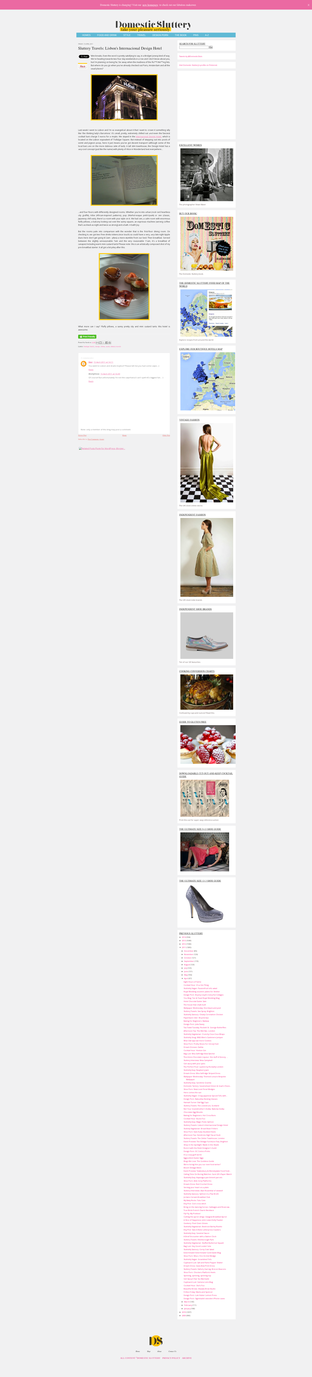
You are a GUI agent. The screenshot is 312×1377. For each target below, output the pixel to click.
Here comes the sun (192, 1092)
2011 (184, 947)
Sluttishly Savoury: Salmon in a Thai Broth (201, 1194)
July (186, 968)
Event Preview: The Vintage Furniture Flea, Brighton (206, 1141)
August (187, 964)
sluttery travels (115, 346)
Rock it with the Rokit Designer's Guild (200, 1148)
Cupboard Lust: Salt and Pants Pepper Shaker (203, 1262)
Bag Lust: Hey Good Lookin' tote (197, 1246)
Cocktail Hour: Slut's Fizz (194, 1285)
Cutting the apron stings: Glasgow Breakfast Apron (205, 1216)
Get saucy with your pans (194, 1063)
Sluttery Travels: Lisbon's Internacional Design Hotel (120, 48)
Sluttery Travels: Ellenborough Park (199, 1239)
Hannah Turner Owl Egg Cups (196, 1102)
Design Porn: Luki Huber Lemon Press (200, 1295)
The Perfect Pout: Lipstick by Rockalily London (203, 1067)
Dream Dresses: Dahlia (193, 1047)
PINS (195, 35)
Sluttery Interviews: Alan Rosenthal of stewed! (203, 1190)
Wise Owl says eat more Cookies (197, 1040)
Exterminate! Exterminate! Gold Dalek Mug (202, 1252)
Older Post (166, 435)
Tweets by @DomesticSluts (190, 56)
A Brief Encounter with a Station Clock (200, 1236)
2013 (184, 940)
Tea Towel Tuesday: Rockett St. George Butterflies (205, 1027)
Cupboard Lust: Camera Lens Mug (198, 1282)
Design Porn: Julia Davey (194, 1024)
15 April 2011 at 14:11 (103, 362)
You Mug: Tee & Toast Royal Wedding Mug (202, 998)
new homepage (150, 4)
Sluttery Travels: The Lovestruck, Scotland (201, 1105)
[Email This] (97, 342)
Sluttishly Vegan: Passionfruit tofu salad (200, 988)
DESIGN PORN (160, 35)
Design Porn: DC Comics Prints (197, 1151)
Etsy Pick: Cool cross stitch (195, 1203)
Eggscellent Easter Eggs (193, 1158)
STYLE (126, 35)
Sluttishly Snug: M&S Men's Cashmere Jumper (203, 1037)
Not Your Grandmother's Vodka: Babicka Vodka (204, 1109)
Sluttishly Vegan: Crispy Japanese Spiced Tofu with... (206, 1095)
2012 (184, 944)
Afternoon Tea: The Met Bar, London (199, 1031)
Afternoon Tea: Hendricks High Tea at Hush (202, 1135)
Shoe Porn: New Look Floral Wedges (199, 1089)
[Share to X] (103, 342)
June (186, 971)
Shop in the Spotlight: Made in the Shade (201, 1145)
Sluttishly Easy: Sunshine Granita (197, 1082)
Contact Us (172, 1351)
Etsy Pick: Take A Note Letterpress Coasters (202, 1229)
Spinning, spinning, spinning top (197, 1275)
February (188, 1305)
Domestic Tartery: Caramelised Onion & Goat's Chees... (207, 1086)
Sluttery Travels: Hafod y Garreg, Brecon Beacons (205, 1269)
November (189, 954)
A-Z (207, 35)
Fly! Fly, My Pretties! (192, 1213)
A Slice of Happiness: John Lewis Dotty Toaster (203, 1220)
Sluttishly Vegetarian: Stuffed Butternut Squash (204, 1243)
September (189, 961)
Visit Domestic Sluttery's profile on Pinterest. (198, 65)
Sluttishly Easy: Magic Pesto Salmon (199, 1122)
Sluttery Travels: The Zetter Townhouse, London (204, 1138)
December (189, 951)
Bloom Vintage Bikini (192, 1167)
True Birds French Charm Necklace (199, 1210)
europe (97, 346)
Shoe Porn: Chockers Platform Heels (199, 1272)
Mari (91, 362)
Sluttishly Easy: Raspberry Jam (196, 1070)
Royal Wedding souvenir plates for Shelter (202, 991)
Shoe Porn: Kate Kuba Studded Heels (200, 1132)
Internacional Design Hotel (148, 136)
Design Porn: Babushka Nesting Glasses (200, 1099)
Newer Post (82, 435)
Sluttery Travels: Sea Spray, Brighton (199, 1011)
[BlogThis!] (100, 342)
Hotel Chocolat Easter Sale (195, 1001)
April (186, 978)
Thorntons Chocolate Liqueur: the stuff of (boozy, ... (206, 1057)
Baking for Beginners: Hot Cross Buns (200, 1115)
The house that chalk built (195, 1004)
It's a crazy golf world (193, 1154)
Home (124, 435)
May (186, 975)
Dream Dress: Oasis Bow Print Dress (199, 1266)
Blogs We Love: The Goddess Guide (199, 1161)
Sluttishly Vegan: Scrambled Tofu (198, 1259)
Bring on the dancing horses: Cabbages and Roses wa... (207, 1207)
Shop (148, 1351)
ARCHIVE (187, 1358)
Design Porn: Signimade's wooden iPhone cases (204, 1298)
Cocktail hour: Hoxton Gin (195, 1050)
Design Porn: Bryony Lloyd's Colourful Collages (203, 995)
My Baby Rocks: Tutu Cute (194, 1200)
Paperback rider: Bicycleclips (196, 1017)
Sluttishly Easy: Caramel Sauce (196, 1233)
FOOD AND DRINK (107, 35)
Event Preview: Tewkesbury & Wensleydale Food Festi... (207, 1171)
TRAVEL (141, 35)
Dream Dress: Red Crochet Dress (198, 1184)
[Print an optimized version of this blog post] (87, 339)
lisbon (103, 346)
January (187, 1308)
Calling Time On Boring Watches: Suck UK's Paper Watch (208, 1174)
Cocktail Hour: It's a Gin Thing (196, 985)
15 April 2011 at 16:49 (110, 374)
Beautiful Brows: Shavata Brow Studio (199, 1288)
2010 (184, 1312)
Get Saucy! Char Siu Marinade (196, 1279)
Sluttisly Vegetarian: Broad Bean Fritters (201, 1128)
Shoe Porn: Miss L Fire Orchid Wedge (200, 1256)
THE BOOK (181, 35)
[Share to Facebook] (106, 342)
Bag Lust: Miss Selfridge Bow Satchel (199, 1053)
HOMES (86, 35)
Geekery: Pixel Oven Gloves (196, 1223)
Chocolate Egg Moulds (193, 1112)
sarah (108, 346)
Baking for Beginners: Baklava (196, 1021)
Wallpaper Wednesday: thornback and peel (202, 1008)
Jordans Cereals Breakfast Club (197, 1197)
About (159, 1351)
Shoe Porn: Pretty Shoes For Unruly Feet (201, 1044)
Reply (91, 369)
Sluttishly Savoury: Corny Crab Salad (199, 1249)
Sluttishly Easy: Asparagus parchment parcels (203, 1177)
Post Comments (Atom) (96, 439)
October (188, 958)
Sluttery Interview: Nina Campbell (198, 1060)
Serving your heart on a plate (196, 1187)
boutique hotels (89, 346)
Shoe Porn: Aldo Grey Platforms (197, 1181)
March (187, 1301)
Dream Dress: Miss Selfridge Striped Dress (202, 1073)
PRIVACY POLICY (171, 1358)
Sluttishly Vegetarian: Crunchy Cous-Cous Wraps (204, 1034)
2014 (184, 937)
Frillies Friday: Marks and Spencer (198, 1292)
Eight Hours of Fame (192, 982)
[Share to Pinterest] (109, 342)
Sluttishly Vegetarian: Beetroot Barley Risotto (203, 1226)
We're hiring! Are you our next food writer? (202, 1164)
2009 (184, 1315)
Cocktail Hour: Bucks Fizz (194, 1118)
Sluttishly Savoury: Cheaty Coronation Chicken (203, 1014)
